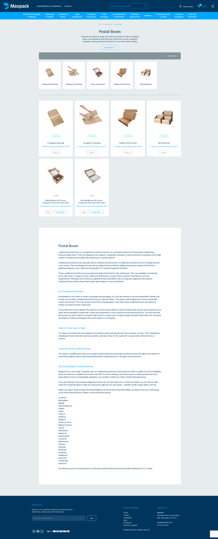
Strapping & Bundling (91, 15)
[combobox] (128, 6)
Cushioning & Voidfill (49, 15)
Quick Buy (60, 212)
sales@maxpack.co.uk (164, 523)
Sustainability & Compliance (49, 6)
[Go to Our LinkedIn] (34, 531)
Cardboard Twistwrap (73, 84)
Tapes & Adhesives (77, 15)
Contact (67, 6)
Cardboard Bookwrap (50, 84)
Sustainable (128, 518)
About (126, 513)
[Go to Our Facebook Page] (42, 531)
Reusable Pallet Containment (119, 15)
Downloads (127, 523)
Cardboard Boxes (63, 15)
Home (99, 24)
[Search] (146, 6)
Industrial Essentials (192, 15)
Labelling (148, 16)
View (55, 153)
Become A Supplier (130, 525)
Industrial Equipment (179, 15)
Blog (125, 520)
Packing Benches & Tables (163, 15)
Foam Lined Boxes (98, 84)
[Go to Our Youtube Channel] (38, 531)
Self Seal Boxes (146, 84)
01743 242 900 (162, 525)
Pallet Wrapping (104, 15)
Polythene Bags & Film (134, 15)
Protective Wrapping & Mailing (31, 15)
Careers (126, 515)
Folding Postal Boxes (122, 84)
